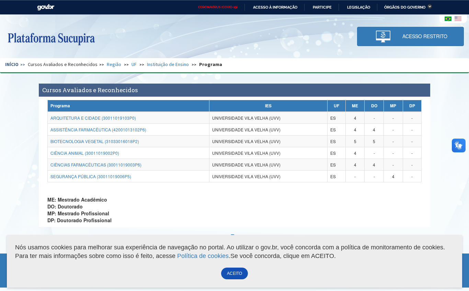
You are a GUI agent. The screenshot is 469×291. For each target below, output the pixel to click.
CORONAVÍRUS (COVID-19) (218, 7)
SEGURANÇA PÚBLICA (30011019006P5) (90, 176)
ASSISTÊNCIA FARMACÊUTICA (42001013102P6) (98, 129)
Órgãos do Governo (404, 7)
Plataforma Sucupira (51, 38)
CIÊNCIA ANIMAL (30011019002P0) (84, 153)
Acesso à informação (275, 7)
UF (134, 64)
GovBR (45, 7)
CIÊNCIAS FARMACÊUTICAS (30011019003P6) (95, 165)
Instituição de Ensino (168, 64)
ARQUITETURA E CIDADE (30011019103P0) (93, 118)
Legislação (358, 7)
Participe (322, 7)
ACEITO (234, 273)
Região (114, 64)
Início (12, 64)
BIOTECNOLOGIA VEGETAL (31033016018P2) (94, 141)
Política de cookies (203, 255)
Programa (210, 64)
